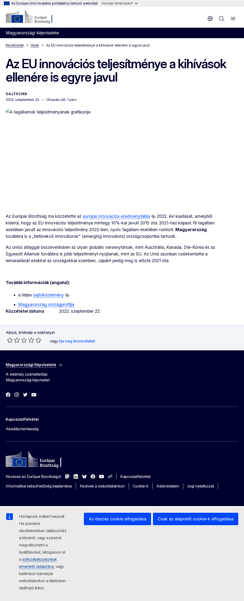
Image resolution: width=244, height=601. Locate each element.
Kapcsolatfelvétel (135, 476)
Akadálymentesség (22, 428)
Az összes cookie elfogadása (117, 518)
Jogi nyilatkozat (200, 486)
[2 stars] (13, 340)
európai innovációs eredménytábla (116, 216)
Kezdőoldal (15, 45)
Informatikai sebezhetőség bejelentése (39, 486)
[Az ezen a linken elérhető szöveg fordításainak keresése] (153, 216)
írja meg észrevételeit (77, 341)
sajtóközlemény (48, 294)
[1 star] (9, 340)
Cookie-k (140, 486)
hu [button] (210, 18)
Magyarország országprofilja (46, 304)
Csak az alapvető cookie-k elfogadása (196, 518)
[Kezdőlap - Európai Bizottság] (35, 17)
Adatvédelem (167, 486)
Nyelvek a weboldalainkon (102, 486)
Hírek (35, 45)
